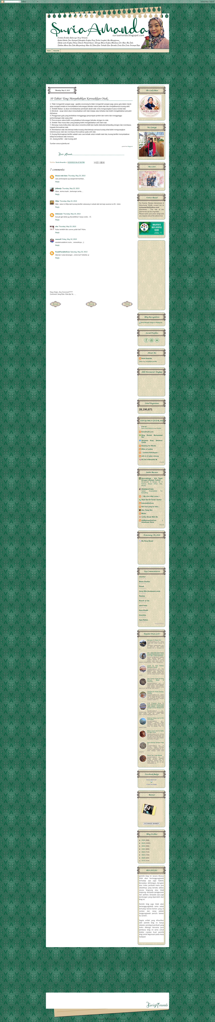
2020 (144, 858)
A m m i (144, 426)
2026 (144, 840)
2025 (144, 843)
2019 (144, 861)
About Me (56, 51)
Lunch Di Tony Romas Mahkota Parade (155, 666)
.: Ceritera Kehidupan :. (150, 452)
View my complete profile (148, 361)
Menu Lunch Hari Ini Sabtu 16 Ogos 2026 (155, 731)
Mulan (143, 513)
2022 (144, 852)
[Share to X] (99, 162)
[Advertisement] (107, 69)
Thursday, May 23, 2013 (76, 176)
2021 (144, 855)
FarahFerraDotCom (62, 252)
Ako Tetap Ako (147, 510)
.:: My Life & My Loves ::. (150, 496)
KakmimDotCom (147, 503)
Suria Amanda (146, 358)
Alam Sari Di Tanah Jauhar (151, 500)
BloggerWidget (159, 623)
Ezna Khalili (143, 610)
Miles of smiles (147, 449)
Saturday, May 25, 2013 (78, 252)
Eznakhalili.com (147, 432)
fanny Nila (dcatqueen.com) (149, 591)
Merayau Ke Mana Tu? (154, 640)
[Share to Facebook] (101, 162)
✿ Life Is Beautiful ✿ (149, 459)
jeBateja (58, 188)
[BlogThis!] (97, 162)
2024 (144, 846)
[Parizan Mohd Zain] (151, 782)
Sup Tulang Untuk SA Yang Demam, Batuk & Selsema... (155, 680)
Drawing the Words (148, 446)
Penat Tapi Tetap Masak (154, 755)
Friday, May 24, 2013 (69, 239)
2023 (144, 849)
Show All (161, 462)
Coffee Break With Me (149, 517)
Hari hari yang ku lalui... (150, 506)
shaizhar (142, 577)
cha (56, 226)
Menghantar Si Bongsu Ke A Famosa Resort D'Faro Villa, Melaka (151, 483)
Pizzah (141, 586)
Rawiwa (142, 596)
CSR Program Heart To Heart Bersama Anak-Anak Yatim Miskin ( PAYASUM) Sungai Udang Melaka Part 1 (155, 706)
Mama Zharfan (144, 581)
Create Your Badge (151, 784)
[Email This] (95, 162)
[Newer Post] (55, 306)
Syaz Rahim (143, 620)
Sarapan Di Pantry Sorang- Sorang (155, 692)
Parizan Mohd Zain (151, 779)
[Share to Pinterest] (103, 162)
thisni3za (142, 615)
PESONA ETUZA (147, 489)
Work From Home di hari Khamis (151, 428)
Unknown (59, 214)
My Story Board (147, 541)
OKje (57, 201)
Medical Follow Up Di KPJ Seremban (155, 718)
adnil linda (143, 605)
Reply (57, 182)
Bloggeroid (130, 146)
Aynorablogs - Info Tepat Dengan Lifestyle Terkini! (151, 479)
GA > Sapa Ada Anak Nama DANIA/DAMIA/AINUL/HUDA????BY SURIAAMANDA (155, 654)
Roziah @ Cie (144, 601)
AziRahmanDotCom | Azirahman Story (151, 521)
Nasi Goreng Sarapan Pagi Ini (155, 743)
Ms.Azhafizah (121, 1019)
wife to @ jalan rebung (150, 456)
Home (49, 51)
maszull (58, 239)
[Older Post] (127, 306)
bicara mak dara (61, 176)
